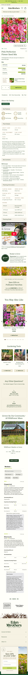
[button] (2, 8)
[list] (14, 393)
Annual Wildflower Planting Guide (15, 247)
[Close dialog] (26, 648)
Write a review (14, 460)
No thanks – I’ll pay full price (9, 670)
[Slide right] (25, 30)
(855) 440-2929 (14, 393)
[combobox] (14, 11)
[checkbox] (7, 477)
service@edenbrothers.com (14, 405)
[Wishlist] (22, 8)
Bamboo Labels (7, 362)
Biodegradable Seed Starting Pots (19, 363)
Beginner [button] (6, 551)
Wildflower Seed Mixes (9, 16)
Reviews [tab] (8, 467)
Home (2, 16)
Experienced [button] (6, 499)
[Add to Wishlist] (26, 51)
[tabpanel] (14, 532)
